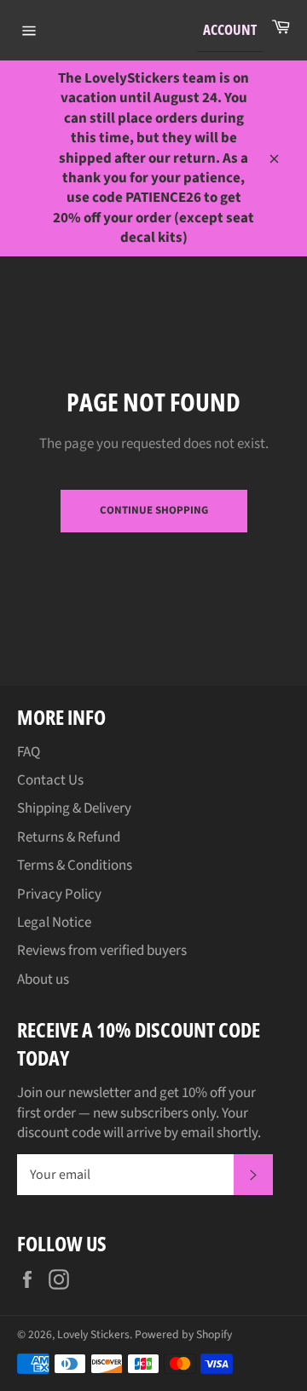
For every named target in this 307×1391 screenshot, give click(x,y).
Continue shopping (154, 510)
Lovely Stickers (93, 1334)
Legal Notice (54, 922)
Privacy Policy (59, 894)
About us (43, 979)
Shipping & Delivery (74, 808)
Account (230, 29)
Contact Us (50, 780)
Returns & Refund (68, 837)
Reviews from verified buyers (102, 950)
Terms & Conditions (74, 865)
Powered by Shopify (183, 1334)
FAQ (28, 752)
